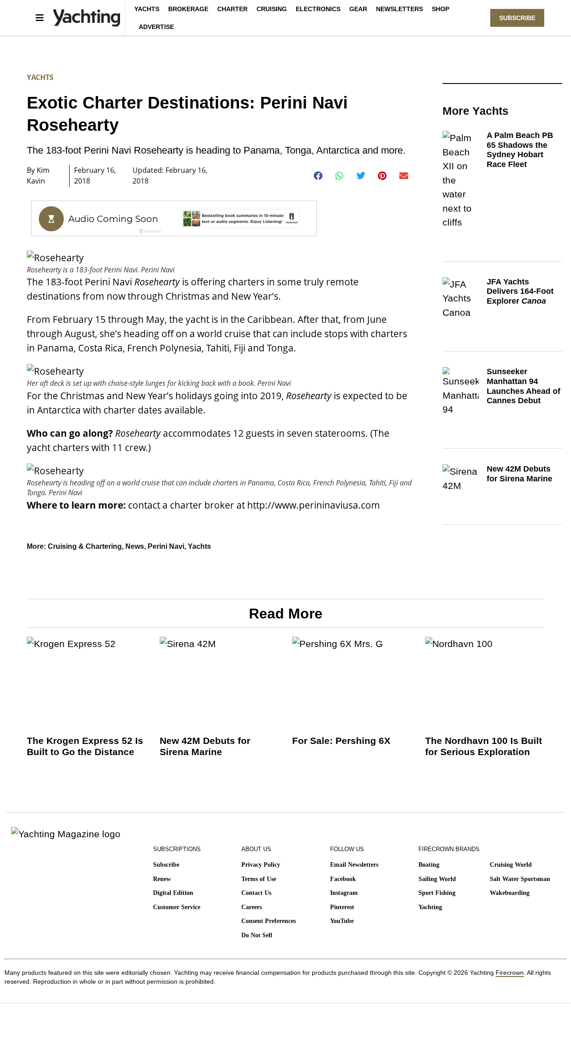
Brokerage (188, 9)
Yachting (430, 907)
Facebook (343, 879)
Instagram (344, 892)
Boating (428, 864)
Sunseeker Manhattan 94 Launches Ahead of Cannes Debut (523, 386)
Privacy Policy (260, 864)
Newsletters (399, 9)
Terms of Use (258, 879)
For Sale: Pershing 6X (341, 740)
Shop (440, 9)
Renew (162, 879)
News (134, 546)
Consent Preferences (268, 921)
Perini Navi (166, 546)
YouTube (342, 921)
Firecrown (510, 972)
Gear (358, 9)
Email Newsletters (354, 864)
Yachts (146, 9)
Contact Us (256, 892)
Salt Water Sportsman (520, 879)
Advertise (156, 26)
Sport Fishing (436, 892)
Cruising (272, 9)
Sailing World (437, 879)
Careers (251, 907)
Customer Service (176, 907)
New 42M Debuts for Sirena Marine (519, 473)
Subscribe (166, 864)
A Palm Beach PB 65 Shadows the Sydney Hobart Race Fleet (520, 150)
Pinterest (342, 907)
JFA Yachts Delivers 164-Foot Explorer (520, 291)
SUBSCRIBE (517, 17)
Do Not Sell (256, 935)
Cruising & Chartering (85, 546)
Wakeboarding (510, 892)
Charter (232, 9)
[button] (318, 176)
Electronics (318, 9)
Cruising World (511, 864)
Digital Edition (173, 892)
